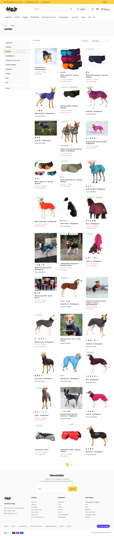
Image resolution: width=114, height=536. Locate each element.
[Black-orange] (65, 72)
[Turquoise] (37, 264)
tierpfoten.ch (97, 532)
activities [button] (8, 47)
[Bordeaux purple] (60, 72)
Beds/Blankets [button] (10, 56)
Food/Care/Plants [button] (11, 64)
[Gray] (62, 176)
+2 (97, 138)
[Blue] (39, 110)
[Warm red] (90, 340)
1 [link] (67, 464)
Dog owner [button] (9, 69)
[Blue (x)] (67, 145)
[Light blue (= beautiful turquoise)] (86, 448)
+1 (71, 145)
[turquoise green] (90, 186)
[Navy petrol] (62, 72)
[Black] (41, 110)
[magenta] (88, 411)
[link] (45, 2)
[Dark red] (86, 220)
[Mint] (88, 138)
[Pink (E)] (86, 340)
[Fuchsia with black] (65, 220)
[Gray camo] (62, 145)
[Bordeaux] (39, 292)
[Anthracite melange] (94, 376)
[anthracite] (37, 137)
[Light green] (69, 145)
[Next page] (75, 464)
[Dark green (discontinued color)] (94, 138)
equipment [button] (9, 42)
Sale (7, 78)
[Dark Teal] (60, 103)
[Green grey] (88, 72)
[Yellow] (35, 110)
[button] (105, 9)
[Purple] (37, 178)
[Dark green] (37, 375)
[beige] (92, 186)
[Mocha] (37, 292)
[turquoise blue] (88, 186)
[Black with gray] (60, 220)
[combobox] (53, 9)
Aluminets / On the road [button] (13, 60)
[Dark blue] (90, 138)
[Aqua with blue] (62, 220)
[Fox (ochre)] (88, 220)
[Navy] (86, 72)
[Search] (71, 9)
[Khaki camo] (60, 145)
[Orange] (39, 178)
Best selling (95, 41)
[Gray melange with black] (67, 220)
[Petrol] (35, 178)
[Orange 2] (37, 110)
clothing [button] (8, 51)
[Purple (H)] (86, 138)
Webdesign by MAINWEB (105, 532)
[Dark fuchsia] (88, 257)
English (105, 2)
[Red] (39, 137)
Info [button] (7, 82)
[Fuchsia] (86, 257)
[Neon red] (39, 338)
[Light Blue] (43, 338)
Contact (8, 88)
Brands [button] (8, 73)
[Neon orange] (62, 411)
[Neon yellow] (37, 338)
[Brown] (92, 138)
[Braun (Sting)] (62, 301)
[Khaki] (60, 176)
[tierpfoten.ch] (7, 499)
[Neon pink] (60, 301)
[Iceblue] (92, 257)
